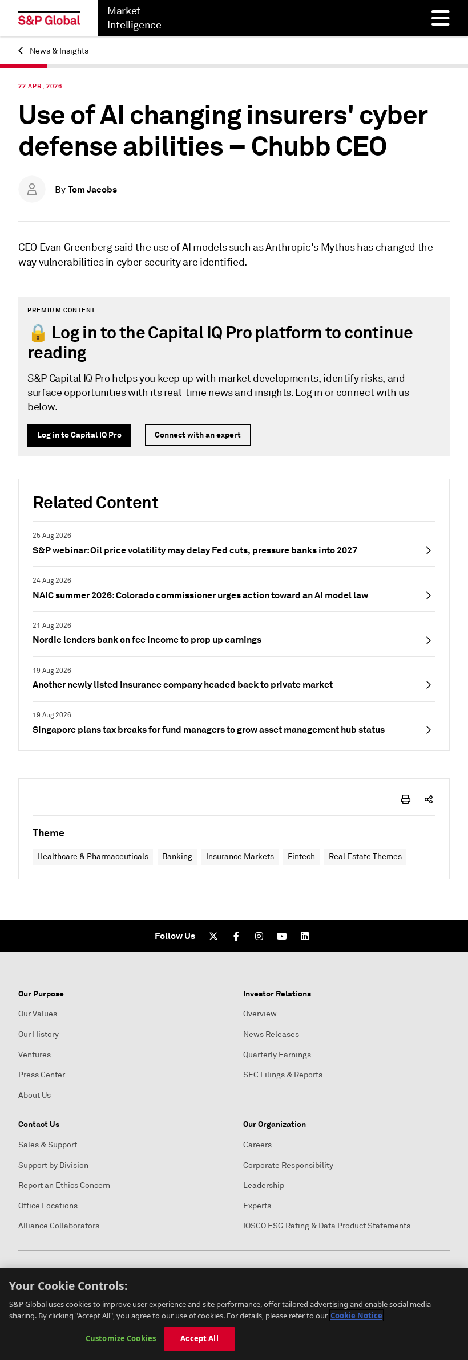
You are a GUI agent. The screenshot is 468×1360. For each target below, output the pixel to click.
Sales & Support (47, 1145)
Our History (38, 1034)
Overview (260, 1014)
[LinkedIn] (305, 936)
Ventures (34, 1055)
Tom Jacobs (92, 189)
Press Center (41, 1075)
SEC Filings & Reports (282, 1075)
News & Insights (58, 51)
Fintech (301, 856)
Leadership (263, 1185)
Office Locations (48, 1206)
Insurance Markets (240, 856)
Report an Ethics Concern (64, 1185)
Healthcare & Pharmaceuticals (92, 856)
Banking (177, 856)
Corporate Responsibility (288, 1165)
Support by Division (53, 1165)
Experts (257, 1206)
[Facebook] (236, 936)
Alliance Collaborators (58, 1226)
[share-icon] (428, 799)
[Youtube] (282, 936)
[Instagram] (259, 936)
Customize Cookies (121, 1338)
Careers (257, 1145)
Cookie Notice (356, 1315)
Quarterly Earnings (277, 1055)
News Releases (271, 1034)
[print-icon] (406, 799)
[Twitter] (213, 936)
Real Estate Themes (365, 856)
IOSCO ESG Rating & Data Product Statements (326, 1226)
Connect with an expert (198, 435)
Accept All (199, 1338)
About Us (34, 1095)
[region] (234, 1314)
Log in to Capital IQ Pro (79, 435)
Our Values (37, 1014)
